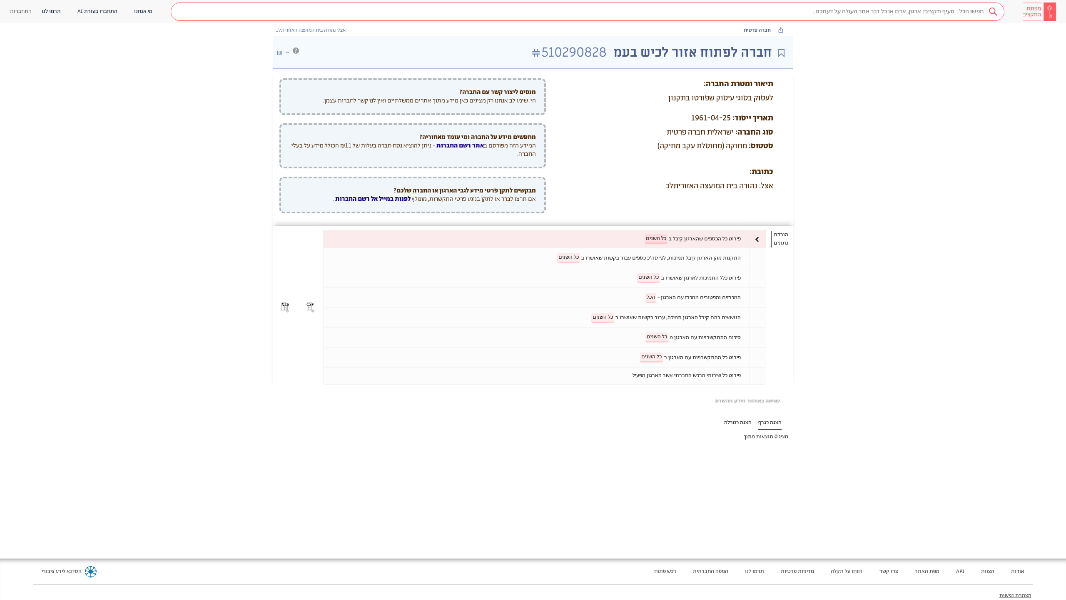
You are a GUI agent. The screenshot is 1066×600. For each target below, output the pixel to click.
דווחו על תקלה (847, 571)
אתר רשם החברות (460, 145)
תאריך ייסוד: (752, 118)
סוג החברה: (754, 132)
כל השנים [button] (656, 238)
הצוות (987, 571)
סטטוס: (761, 146)
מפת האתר (927, 571)
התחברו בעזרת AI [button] (97, 11)
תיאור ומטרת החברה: (738, 84)
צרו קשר (888, 571)
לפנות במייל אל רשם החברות (372, 199)
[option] (545, 239)
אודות (1017, 571)
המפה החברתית (710, 571)
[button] (587, 11)
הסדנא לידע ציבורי (62, 571)
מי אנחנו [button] (143, 11)
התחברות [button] (21, 11)
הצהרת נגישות (1015, 596)
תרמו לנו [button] (51, 11)
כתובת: (761, 172)
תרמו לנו (754, 571)
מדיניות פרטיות (797, 571)
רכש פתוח (665, 571)
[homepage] (1039, 11)
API (960, 571)
